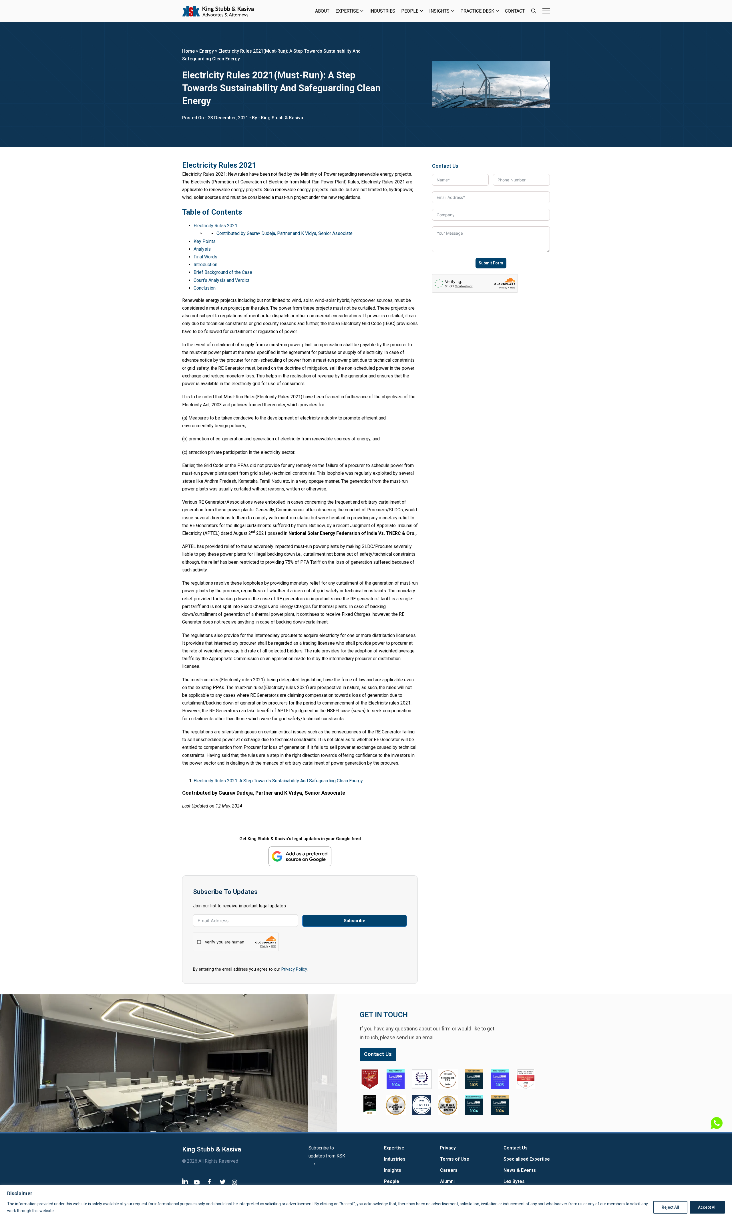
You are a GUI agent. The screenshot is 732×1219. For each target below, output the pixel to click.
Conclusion (205, 288)
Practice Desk (477, 11)
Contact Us (516, 1148)
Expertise (347, 11)
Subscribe (354, 920)
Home (188, 51)
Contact (515, 11)
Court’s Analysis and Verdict (221, 280)
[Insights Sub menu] (452, 11)
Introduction (205, 264)
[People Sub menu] (421, 11)
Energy (206, 51)
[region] (366, 1202)
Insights (439, 11)
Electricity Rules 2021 (215, 225)
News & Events (520, 1170)
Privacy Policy (294, 969)
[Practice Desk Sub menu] (497, 11)
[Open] (546, 11)
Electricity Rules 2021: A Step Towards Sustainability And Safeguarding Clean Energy (278, 780)
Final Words (205, 257)
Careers (449, 1170)
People (409, 11)
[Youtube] (197, 1182)
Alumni (447, 1181)
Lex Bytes (514, 1181)
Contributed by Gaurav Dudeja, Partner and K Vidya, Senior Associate (284, 233)
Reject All (670, 1207)
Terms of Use (454, 1159)
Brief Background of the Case (223, 272)
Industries (382, 11)
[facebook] (209, 1181)
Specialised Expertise (527, 1159)
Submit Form (491, 263)
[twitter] (223, 1181)
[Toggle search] (533, 11)
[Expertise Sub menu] (361, 11)
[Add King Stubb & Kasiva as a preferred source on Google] (299, 856)
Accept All (707, 1207)
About (322, 11)
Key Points (205, 241)
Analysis (202, 249)
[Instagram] (234, 1182)
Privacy (448, 1148)
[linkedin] (185, 1181)
